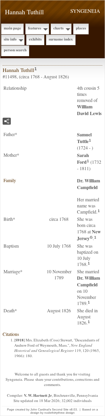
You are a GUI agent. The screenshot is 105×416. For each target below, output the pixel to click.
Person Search (15, 49)
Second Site (60, 409)
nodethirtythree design (59, 412)
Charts (58, 28)
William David (89, 110)
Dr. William (88, 184)
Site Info (10, 39)
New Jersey (89, 235)
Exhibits (35, 39)
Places (81, 28)
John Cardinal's (40, 409)
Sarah (83, 158)
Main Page (12, 28)
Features (34, 28)
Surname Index (61, 39)
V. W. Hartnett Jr (38, 395)
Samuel (84, 137)
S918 (19, 340)
